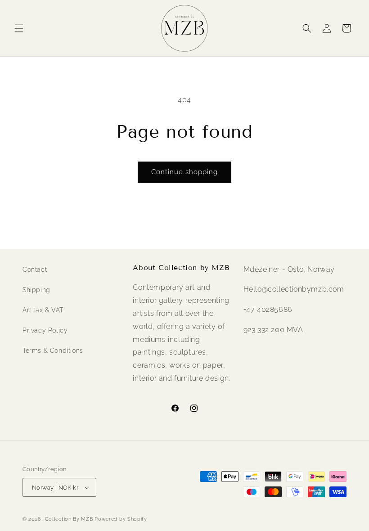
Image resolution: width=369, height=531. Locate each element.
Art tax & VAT (42, 310)
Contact (34, 269)
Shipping (36, 289)
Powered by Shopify (120, 519)
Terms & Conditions (52, 350)
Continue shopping (184, 172)
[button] (19, 28)
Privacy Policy (45, 330)
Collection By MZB (69, 519)
